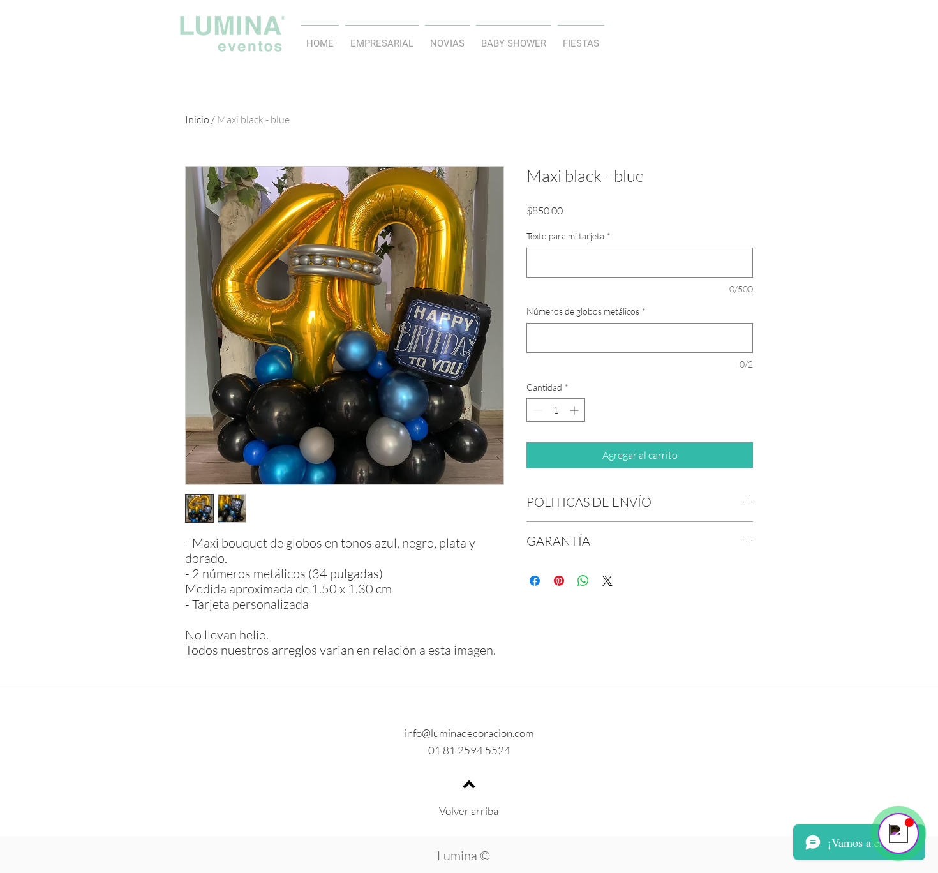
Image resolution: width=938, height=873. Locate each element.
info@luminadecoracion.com (469, 733)
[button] (447, 38)
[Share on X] (607, 580)
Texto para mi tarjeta (568, 235)
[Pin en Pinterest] (559, 580)
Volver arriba (468, 810)
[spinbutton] (555, 410)
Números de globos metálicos (586, 311)
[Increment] (575, 410)
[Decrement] (536, 410)
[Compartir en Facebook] (534, 580)
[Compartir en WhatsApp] (583, 580)
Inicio (197, 119)
